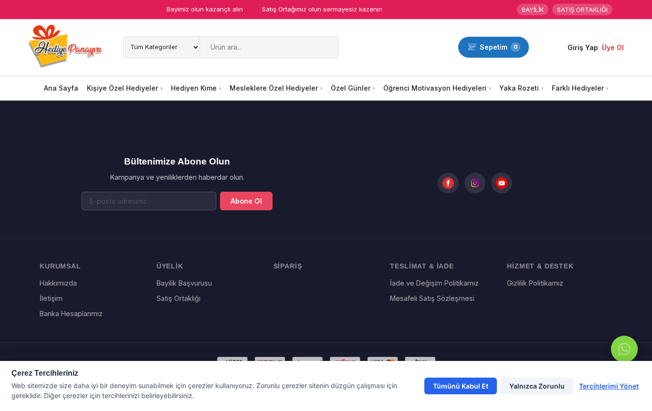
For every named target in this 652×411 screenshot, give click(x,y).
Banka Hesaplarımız (71, 313)
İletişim (51, 298)
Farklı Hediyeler (578, 88)
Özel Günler (350, 88)
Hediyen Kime (194, 88)
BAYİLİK (533, 9)
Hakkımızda (58, 283)
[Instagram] (474, 183)
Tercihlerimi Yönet (609, 386)
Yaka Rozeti (519, 88)
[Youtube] (501, 183)
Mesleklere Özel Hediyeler (274, 88)
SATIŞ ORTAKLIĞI (582, 9)
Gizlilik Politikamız (535, 283)
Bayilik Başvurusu (184, 283)
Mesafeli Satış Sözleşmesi (432, 298)
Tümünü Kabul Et (460, 386)
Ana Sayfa (61, 88)
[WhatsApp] (624, 350)
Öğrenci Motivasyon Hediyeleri (434, 88)
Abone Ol (246, 201)
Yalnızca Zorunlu (537, 386)
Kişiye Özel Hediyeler (122, 88)
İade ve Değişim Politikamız (434, 283)
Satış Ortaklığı (178, 298)
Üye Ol (613, 47)
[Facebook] (448, 183)
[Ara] (329, 47)
